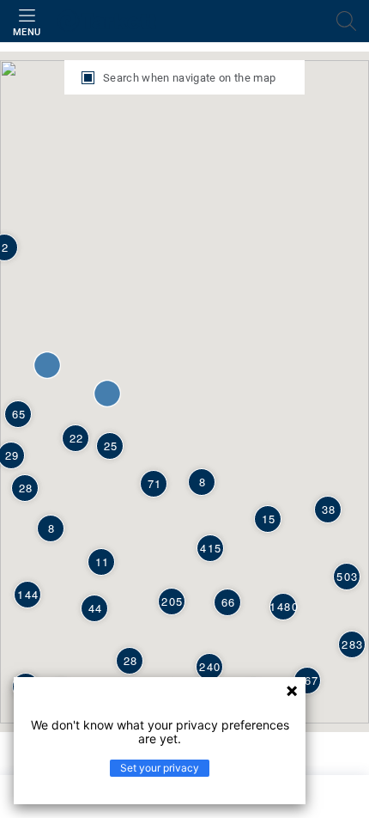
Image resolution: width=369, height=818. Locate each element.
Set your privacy (159, 767)
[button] (47, 365)
